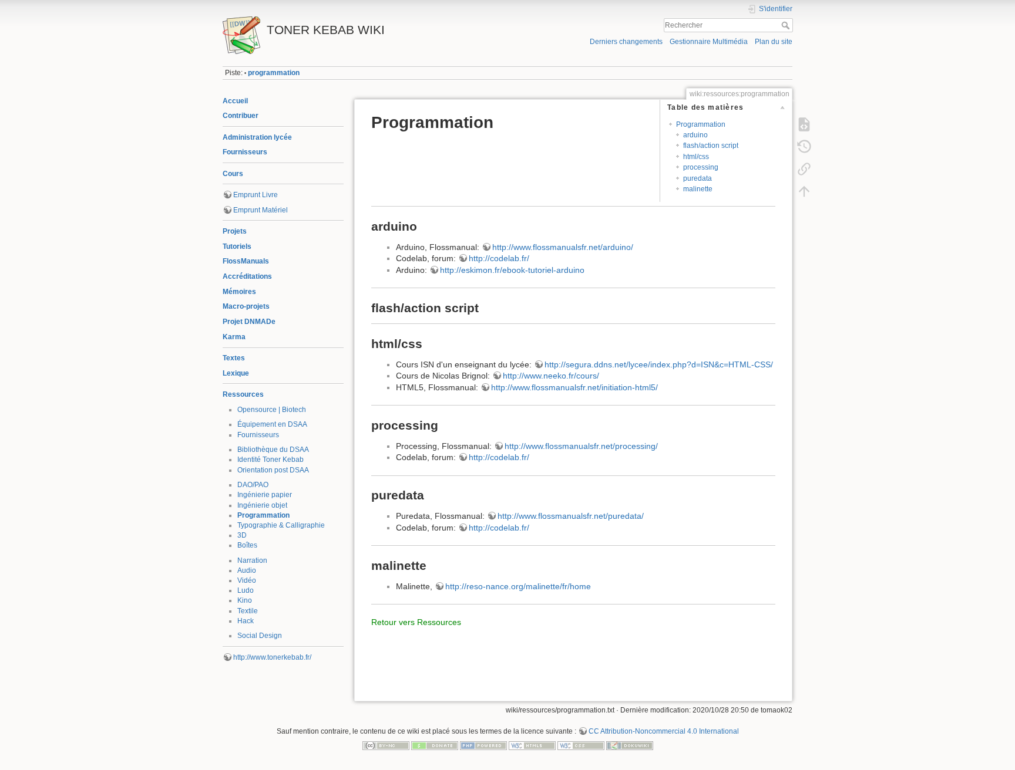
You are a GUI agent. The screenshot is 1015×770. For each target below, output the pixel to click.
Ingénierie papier (264, 495)
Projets (235, 231)
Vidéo (246, 580)
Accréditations (247, 276)
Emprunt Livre (255, 195)
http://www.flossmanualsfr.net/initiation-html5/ (574, 387)
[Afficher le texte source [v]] (804, 124)
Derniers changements (626, 42)
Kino (244, 600)
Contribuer (240, 116)
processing (700, 167)
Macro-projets (246, 306)
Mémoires (239, 292)
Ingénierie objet (262, 505)
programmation (274, 73)
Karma (234, 337)
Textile (247, 611)
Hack (245, 621)
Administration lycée (257, 137)
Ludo (245, 590)
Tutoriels (237, 246)
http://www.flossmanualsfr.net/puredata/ (571, 516)
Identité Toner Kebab (270, 459)
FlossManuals (246, 261)
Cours (233, 174)
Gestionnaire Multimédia (709, 42)
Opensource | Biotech (271, 410)
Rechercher (786, 25)
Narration (252, 560)
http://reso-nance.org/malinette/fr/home (518, 586)
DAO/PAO (252, 485)
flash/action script (710, 145)
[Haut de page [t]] (804, 191)
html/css (696, 157)
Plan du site (773, 42)
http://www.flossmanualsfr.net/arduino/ (562, 247)
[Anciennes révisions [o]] (804, 147)
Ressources (243, 394)
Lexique (236, 373)
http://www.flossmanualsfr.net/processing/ (581, 446)
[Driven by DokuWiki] (629, 745)
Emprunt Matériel (260, 210)
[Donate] (434, 745)
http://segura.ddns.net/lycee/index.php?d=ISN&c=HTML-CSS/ (659, 364)
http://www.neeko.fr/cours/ (551, 375)
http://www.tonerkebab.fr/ (272, 657)
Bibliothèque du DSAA (273, 449)
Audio (246, 570)
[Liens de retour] (804, 169)
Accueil (235, 101)
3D (242, 535)
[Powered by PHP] (483, 745)
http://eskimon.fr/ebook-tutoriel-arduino (512, 270)
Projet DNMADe (249, 322)
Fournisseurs (245, 152)
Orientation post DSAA (273, 470)
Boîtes (247, 545)
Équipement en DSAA (272, 424)
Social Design (259, 635)
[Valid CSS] (580, 745)
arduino (695, 135)
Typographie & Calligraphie (281, 525)
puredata (697, 178)
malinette (697, 189)
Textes (234, 358)
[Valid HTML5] (532, 745)
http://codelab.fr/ (499, 258)
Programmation (263, 515)
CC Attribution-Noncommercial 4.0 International (664, 731)
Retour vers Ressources (416, 622)
